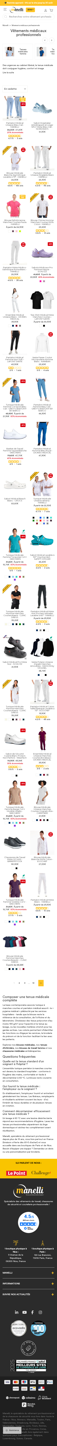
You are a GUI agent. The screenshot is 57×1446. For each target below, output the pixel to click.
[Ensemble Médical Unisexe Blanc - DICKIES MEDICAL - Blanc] (9, 326)
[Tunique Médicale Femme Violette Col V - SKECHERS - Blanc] (6, 921)
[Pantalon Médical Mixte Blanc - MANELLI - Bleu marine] (37, 917)
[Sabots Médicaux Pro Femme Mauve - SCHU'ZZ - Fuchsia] (40, 281)
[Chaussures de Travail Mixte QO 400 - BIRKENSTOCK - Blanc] (13, 868)
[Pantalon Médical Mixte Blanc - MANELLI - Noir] (44, 917)
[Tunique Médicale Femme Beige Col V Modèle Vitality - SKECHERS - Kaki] (23, 823)
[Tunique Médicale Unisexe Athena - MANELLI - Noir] (33, 518)
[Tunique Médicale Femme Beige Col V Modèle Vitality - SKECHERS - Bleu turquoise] (16, 823)
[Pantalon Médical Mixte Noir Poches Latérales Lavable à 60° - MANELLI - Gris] (40, 630)
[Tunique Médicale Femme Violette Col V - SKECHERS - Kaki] (23, 921)
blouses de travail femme (32, 1048)
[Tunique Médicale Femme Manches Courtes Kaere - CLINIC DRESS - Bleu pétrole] (23, 719)
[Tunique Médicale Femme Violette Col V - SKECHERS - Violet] (15, 924)
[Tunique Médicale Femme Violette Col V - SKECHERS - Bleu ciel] (13, 921)
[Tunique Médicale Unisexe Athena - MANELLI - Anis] (37, 520)
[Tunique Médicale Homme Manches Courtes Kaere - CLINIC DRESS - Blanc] (9, 624)
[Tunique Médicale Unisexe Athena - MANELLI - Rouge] (40, 520)
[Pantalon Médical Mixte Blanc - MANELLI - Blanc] (47, 917)
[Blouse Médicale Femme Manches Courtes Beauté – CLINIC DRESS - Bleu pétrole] (16, 969)
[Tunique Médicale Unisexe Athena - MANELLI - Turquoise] (51, 518)
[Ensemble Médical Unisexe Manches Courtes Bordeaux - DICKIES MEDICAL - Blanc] (37, 775)
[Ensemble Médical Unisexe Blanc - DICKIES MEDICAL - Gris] (20, 326)
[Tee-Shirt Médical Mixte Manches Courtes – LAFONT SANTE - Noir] (44, 326)
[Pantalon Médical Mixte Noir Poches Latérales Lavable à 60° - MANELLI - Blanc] (47, 630)
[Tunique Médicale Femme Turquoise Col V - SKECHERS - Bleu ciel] (13, 577)
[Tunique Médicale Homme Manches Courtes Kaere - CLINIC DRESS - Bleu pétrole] (23, 624)
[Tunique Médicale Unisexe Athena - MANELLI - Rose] (44, 520)
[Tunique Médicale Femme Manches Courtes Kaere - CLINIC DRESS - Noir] (13, 719)
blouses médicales (25, 1045)
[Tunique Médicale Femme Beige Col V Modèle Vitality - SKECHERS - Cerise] (20, 823)
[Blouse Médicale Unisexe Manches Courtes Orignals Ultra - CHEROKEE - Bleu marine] (37, 820)
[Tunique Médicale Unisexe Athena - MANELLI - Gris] (47, 523)
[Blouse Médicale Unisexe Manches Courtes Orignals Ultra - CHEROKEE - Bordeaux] (40, 820)
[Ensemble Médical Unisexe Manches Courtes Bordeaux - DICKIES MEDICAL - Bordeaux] (44, 775)
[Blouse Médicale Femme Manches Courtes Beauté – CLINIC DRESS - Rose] (20, 969)
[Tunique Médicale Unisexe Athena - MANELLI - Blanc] (37, 518)
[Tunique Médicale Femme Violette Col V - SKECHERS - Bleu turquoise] (16, 921)
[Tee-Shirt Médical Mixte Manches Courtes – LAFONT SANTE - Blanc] (40, 326)
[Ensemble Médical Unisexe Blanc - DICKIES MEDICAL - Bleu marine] (13, 326)
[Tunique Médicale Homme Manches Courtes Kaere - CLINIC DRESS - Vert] (20, 624)
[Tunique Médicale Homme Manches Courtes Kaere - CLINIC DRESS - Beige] (6, 624)
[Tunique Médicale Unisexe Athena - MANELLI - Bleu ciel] (44, 518)
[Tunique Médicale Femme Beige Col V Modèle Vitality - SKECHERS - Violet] (15, 826)
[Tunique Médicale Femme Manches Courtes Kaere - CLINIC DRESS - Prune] (16, 719)
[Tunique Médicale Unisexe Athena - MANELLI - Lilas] (47, 520)
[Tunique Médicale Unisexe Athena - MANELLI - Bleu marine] (47, 518)
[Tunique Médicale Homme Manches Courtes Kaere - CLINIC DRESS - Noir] (16, 624)
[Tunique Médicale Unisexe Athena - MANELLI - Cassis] (51, 520)
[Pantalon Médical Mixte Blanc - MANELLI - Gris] (40, 917)
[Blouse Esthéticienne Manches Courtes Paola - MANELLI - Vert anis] (20, 231)
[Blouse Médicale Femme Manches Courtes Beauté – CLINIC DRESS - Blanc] (6, 969)
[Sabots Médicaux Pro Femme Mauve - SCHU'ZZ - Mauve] (44, 281)
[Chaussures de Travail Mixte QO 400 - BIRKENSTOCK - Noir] (16, 868)
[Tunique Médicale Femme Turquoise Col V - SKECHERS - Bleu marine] (9, 577)
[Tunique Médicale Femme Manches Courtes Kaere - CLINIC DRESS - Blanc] (9, 719)
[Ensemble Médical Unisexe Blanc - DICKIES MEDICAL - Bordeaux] (16, 326)
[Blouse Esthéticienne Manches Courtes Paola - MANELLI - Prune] (13, 231)
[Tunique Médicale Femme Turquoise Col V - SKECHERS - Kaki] (23, 577)
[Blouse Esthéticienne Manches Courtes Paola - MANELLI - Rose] (16, 231)
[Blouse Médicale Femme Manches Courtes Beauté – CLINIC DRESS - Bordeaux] (23, 969)
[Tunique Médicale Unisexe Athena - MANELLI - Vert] (33, 520)
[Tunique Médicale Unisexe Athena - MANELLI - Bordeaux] (37, 523)
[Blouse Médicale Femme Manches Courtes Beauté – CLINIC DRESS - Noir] (9, 969)
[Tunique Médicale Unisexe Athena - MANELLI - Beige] (40, 523)
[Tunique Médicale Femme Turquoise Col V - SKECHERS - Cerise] (20, 577)
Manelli (6, 25)
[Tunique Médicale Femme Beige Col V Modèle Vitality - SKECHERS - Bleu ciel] (13, 823)
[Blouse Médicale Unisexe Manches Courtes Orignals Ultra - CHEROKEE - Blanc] (33, 820)
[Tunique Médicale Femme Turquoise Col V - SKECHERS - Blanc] (6, 577)
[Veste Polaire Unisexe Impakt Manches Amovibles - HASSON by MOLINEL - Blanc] (42, 675)
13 (33, 983)
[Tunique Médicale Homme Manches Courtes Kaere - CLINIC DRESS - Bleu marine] (13, 624)
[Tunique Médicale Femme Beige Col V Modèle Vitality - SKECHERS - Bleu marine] (9, 823)
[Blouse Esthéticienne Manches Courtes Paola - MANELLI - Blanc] (9, 231)
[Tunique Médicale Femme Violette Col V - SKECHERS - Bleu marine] (9, 921)
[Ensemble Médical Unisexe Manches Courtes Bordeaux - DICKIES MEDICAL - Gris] (47, 775)
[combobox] (28, 17)
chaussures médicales (14, 1051)
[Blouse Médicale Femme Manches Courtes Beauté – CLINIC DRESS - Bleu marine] (13, 969)
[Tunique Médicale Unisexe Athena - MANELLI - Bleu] (40, 518)
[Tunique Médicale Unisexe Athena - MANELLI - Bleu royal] (44, 523)
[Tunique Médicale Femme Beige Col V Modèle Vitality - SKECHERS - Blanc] (6, 823)
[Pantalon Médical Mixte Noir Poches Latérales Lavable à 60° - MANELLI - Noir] (44, 630)
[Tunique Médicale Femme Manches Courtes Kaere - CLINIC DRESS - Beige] (6, 719)
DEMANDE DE (30, 10)
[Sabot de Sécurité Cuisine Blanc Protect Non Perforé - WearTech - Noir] (16, 775)
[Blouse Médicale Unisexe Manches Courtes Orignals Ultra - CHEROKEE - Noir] (47, 820)
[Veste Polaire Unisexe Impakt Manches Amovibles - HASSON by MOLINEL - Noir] (46, 675)
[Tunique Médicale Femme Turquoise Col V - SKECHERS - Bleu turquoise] (16, 577)
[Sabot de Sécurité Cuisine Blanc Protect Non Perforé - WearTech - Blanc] (13, 775)
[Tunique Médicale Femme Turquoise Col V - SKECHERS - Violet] (15, 580)
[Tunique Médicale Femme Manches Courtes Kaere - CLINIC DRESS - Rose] (20, 719)
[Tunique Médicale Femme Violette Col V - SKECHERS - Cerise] (20, 921)
